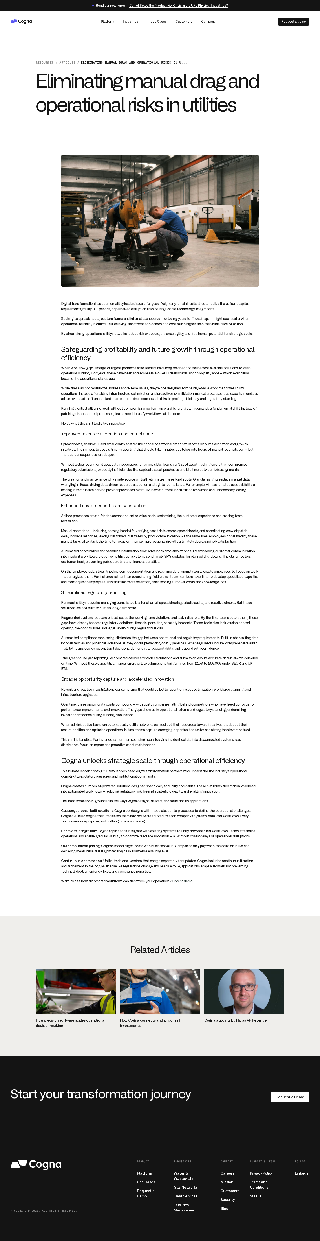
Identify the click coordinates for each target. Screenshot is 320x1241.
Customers (184, 21)
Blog (224, 1208)
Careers (227, 1173)
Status (255, 1196)
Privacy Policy (261, 1173)
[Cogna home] (34, 21)
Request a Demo (290, 1097)
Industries (130, 21)
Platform (107, 21)
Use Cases (158, 21)
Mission (227, 1182)
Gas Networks (186, 1187)
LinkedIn (302, 1173)
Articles (67, 63)
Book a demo (182, 881)
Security (228, 1199)
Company (208, 21)
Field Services (185, 1196)
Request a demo (293, 21)
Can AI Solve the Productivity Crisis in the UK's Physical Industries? (178, 5)
